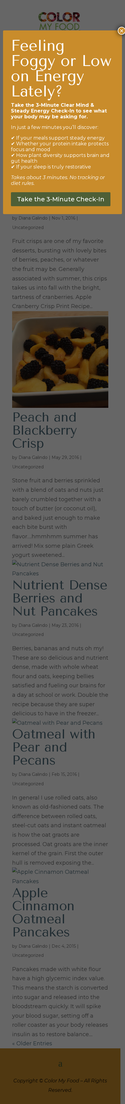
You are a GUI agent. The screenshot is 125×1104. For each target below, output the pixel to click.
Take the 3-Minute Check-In (60, 199)
